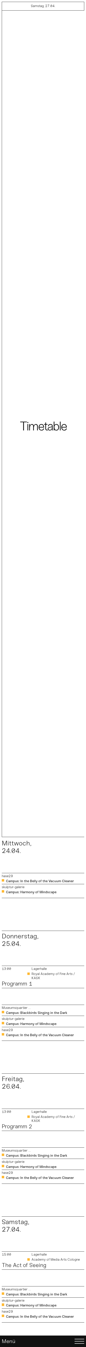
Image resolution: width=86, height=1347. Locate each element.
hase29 (7, 876)
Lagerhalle (39, 969)
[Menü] (43, 1341)
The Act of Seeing (24, 1265)
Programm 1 (17, 983)
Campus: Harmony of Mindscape (31, 892)
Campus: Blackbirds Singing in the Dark (36, 1013)
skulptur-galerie (13, 887)
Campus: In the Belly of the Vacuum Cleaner (40, 881)
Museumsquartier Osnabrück (17, 1008)
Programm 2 (17, 1126)
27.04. (43, 6)
